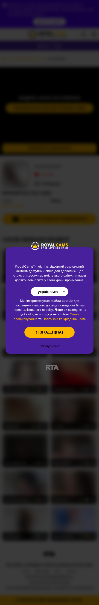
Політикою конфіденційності (64, 319)
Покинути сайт (50, 346)
